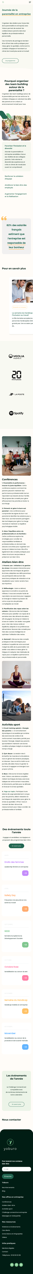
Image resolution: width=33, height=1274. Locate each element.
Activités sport (7, 1209)
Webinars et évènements (11, 1227)
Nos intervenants (8, 1187)
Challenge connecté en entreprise (14, 1212)
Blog (3, 1191)
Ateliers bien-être (8, 1205)
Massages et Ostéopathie (11, 1216)
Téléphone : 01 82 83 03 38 (11, 1255)
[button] (30, 2)
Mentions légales (8, 1248)
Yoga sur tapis (9, 791)
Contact (5, 1252)
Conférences (6, 1202)
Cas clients (6, 1230)
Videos (4, 1237)
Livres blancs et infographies (12, 1234)
